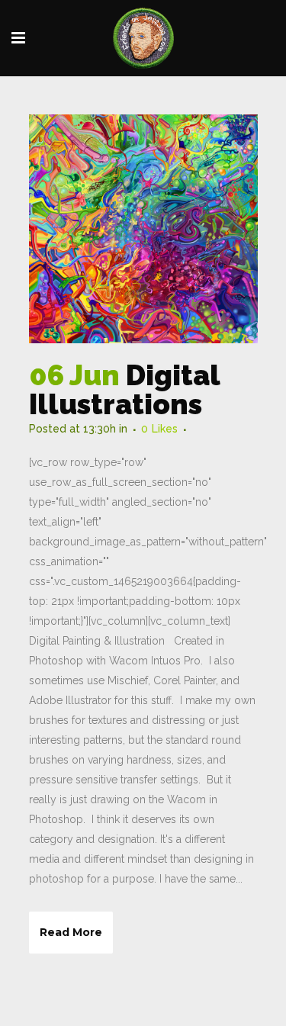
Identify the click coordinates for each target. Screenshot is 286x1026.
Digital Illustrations (124, 390)
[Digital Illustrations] (143, 228)
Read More (71, 932)
